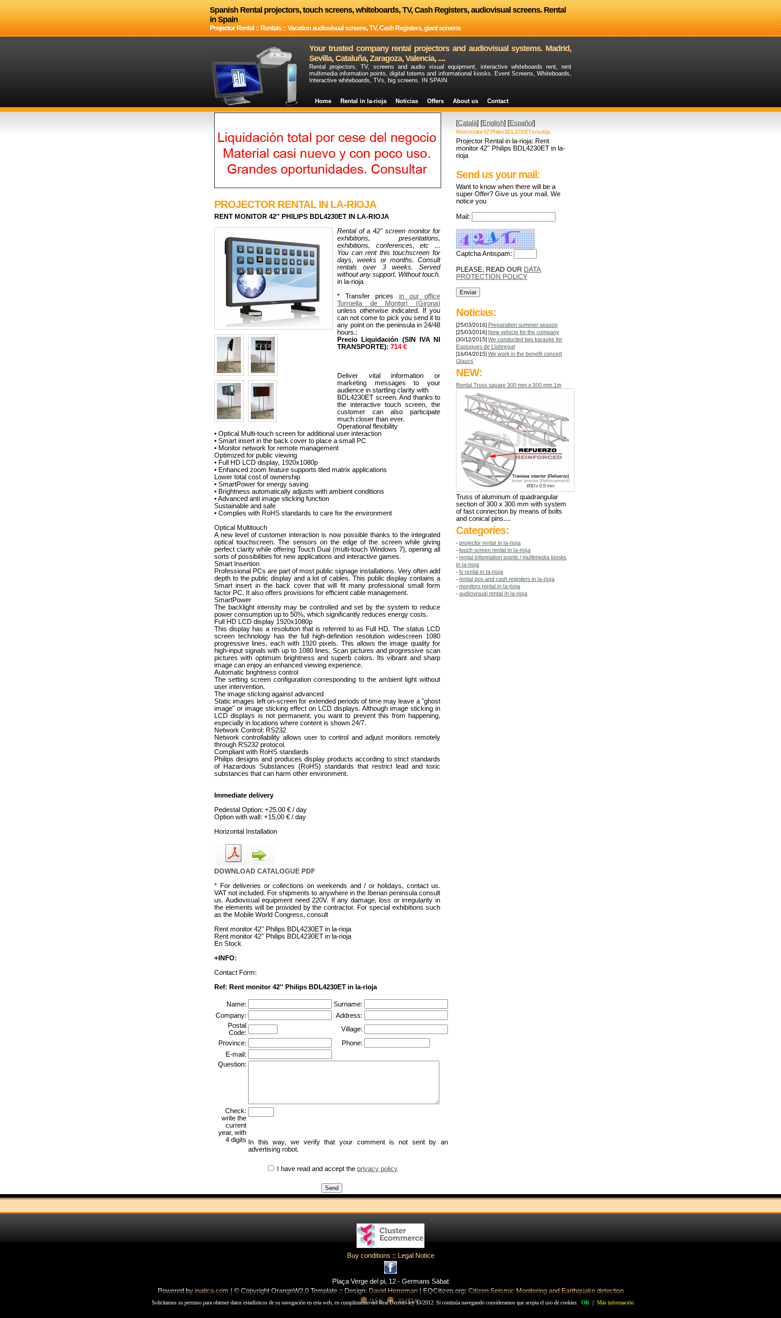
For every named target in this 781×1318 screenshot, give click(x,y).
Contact (497, 101)
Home (323, 101)
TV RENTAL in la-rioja (481, 572)
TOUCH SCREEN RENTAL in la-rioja (495, 550)
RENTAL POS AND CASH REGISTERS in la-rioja (507, 579)
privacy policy (377, 1168)
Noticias (406, 101)
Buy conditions (368, 1255)
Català (467, 123)
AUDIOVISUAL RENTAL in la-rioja (493, 594)
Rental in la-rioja (363, 101)
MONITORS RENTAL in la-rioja (489, 586)
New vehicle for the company (523, 332)
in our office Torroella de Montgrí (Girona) (388, 300)
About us (465, 101)
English (493, 123)
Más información (615, 1302)
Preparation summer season (523, 325)
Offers (435, 101)
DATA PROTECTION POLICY (498, 273)
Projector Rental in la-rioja (490, 543)
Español (521, 123)
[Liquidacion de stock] (327, 185)
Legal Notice (416, 1255)
